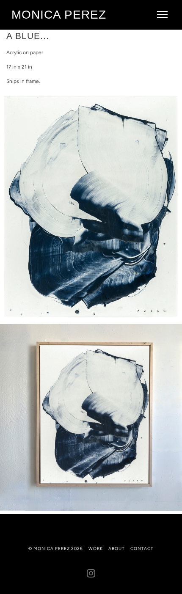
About (116, 548)
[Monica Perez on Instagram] (91, 575)
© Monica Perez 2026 (55, 548)
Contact (142, 548)
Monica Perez (58, 14)
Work (95, 548)
